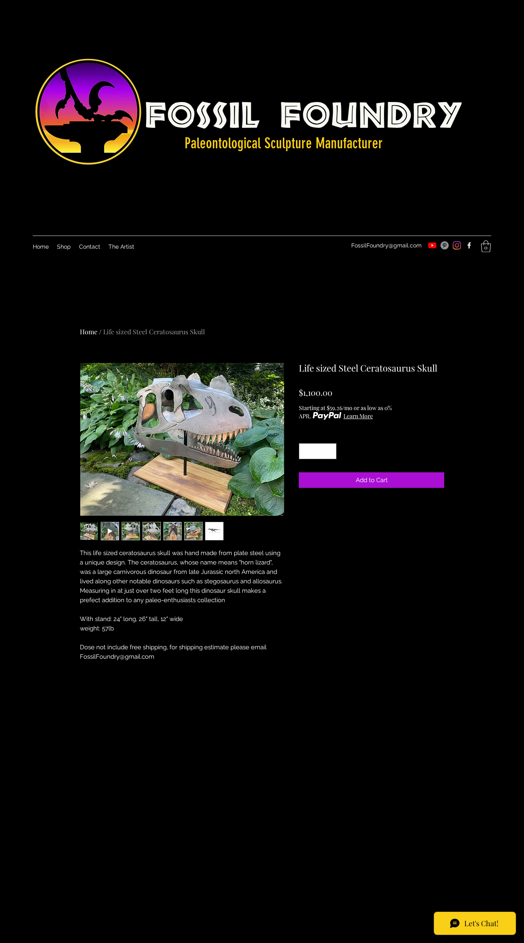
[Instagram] (457, 245)
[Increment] (330, 451)
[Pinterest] (444, 245)
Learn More (358, 416)
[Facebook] (469, 245)
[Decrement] (305, 451)
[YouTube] (432, 245)
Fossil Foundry (304, 111)
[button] (486, 246)
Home (88, 331)
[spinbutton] (318, 451)
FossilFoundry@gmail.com (386, 245)
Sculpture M (293, 143)
